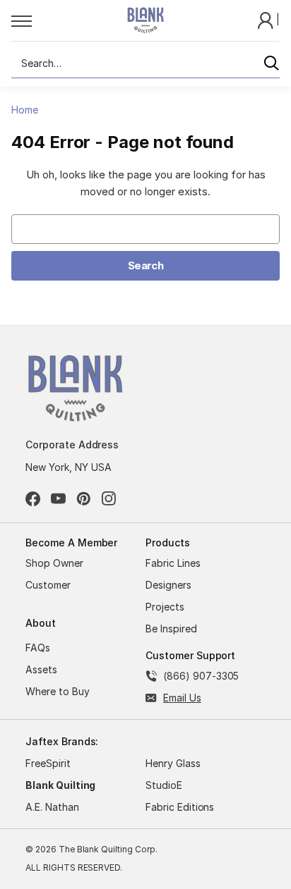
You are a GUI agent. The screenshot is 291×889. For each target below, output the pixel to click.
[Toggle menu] (53, 20)
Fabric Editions (180, 807)
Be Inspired (171, 628)
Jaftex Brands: (61, 741)
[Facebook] (32, 498)
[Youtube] (58, 498)
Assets (41, 669)
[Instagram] (109, 498)
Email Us (182, 698)
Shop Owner (54, 563)
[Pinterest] (83, 498)
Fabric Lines (173, 563)
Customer (48, 585)
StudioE (164, 785)
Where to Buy (57, 691)
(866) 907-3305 (201, 676)
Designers (168, 585)
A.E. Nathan (52, 807)
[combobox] (145, 63)
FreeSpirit (48, 763)
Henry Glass (173, 763)
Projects (165, 607)
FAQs (37, 648)
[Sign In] (267, 19)
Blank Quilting (60, 785)
